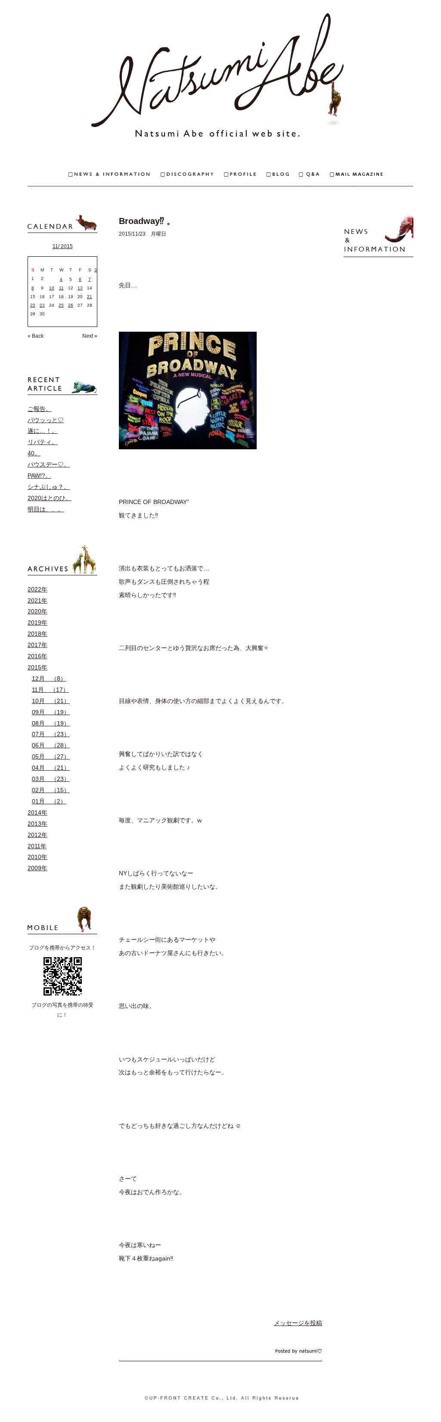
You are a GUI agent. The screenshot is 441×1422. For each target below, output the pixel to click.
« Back (35, 336)
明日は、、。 (46, 509)
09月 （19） (51, 712)
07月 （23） (51, 734)
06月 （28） (51, 745)
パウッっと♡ (46, 420)
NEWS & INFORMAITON (94, 175)
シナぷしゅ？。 (49, 486)
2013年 (37, 823)
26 (70, 305)
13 (80, 288)
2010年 (37, 856)
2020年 (37, 611)
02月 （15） (51, 790)
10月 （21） (51, 700)
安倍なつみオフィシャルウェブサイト (220, 77)
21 (89, 296)
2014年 (37, 812)
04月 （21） (51, 767)
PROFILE (245, 175)
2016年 (37, 656)
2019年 (37, 622)
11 (61, 288)
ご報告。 (40, 408)
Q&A (314, 175)
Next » (89, 336)
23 (42, 305)
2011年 (37, 846)
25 (61, 305)
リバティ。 (43, 442)
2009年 (37, 868)
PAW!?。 (39, 475)
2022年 (37, 589)
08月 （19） (51, 723)
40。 (34, 453)
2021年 (37, 600)
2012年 (37, 834)
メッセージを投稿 (298, 1322)
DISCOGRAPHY (192, 175)
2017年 (37, 644)
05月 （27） (51, 756)
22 (32, 305)
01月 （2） (49, 801)
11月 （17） (50, 689)
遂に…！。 (43, 430)
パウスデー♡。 (49, 464)
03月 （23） (51, 778)
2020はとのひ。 (49, 498)
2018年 (37, 633)
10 (51, 288)
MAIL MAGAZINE (371, 175)
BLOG (283, 175)
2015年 (37, 667)
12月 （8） (49, 678)
